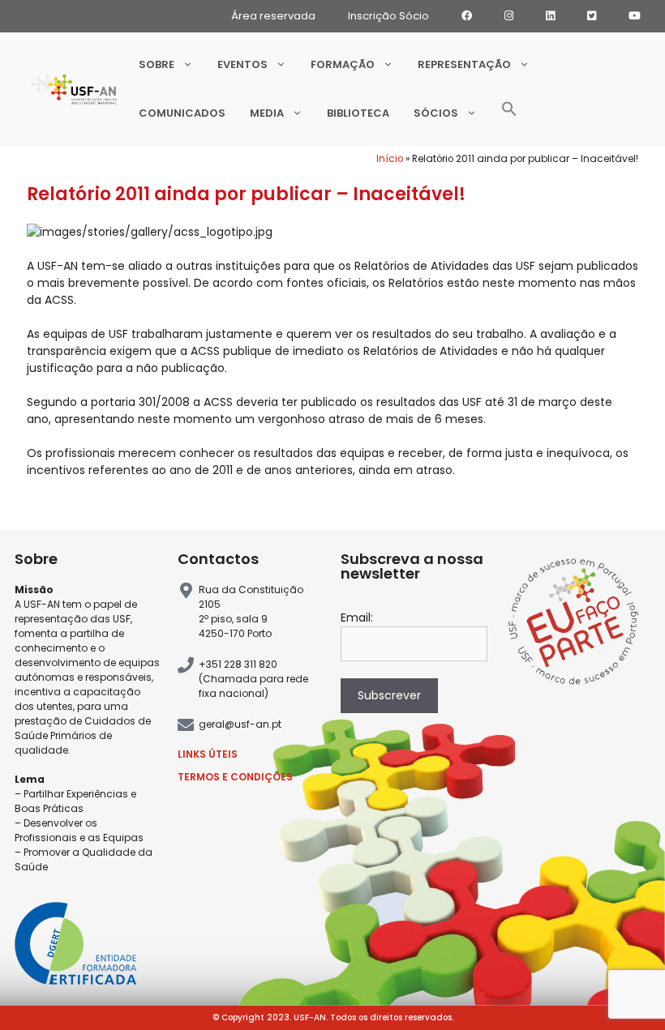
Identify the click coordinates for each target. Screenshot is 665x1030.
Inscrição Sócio (388, 16)
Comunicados (182, 113)
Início (389, 158)
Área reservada (273, 16)
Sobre (156, 64)
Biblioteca (358, 113)
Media (267, 113)
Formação (343, 64)
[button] (509, 113)
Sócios (436, 113)
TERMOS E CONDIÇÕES (235, 777)
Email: (357, 617)
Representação (464, 64)
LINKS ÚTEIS (208, 754)
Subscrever (389, 695)
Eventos (242, 64)
